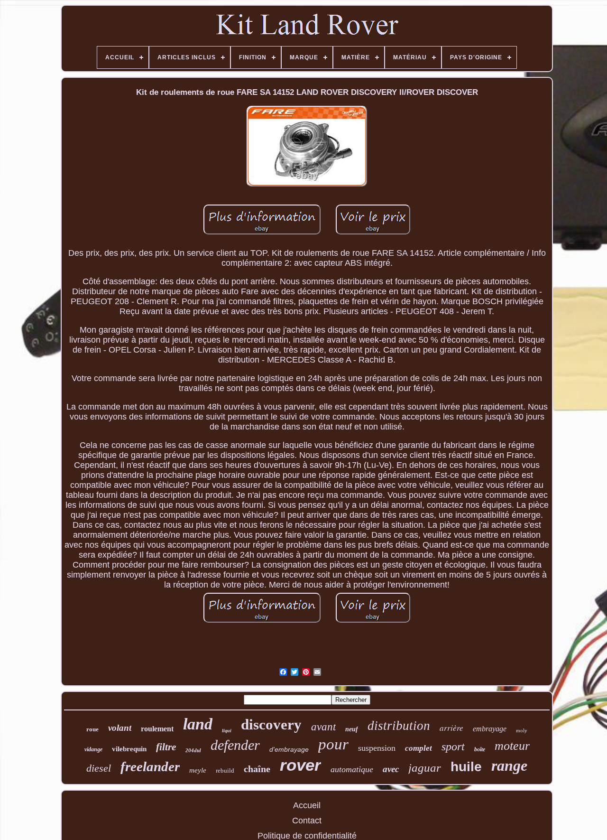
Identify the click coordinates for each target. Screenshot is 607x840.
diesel (98, 768)
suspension (376, 748)
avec (391, 769)
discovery (271, 724)
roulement (157, 729)
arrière (451, 727)
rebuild (225, 770)
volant (119, 728)
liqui (226, 730)
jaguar (424, 767)
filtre (166, 747)
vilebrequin (129, 749)
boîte (479, 749)
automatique (352, 769)
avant (323, 727)
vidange (93, 749)
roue (92, 729)
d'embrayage (289, 749)
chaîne (257, 769)
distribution (399, 726)
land (197, 724)
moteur (512, 746)
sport (453, 746)
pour (333, 744)
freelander (150, 766)
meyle (197, 770)
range (509, 765)
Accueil (307, 805)
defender (235, 745)
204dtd (193, 750)
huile (466, 766)
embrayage (489, 729)
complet (418, 748)
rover (300, 765)
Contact (307, 820)
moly (521, 730)
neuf (351, 729)
